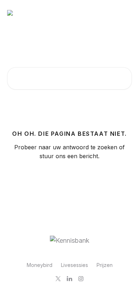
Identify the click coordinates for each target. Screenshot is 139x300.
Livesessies (74, 265)
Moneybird (39, 265)
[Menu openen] (125, 13)
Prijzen (105, 265)
